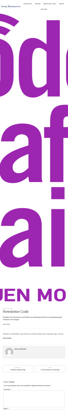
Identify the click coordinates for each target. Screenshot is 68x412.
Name (6, 408)
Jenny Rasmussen (10, 6)
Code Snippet (7, 338)
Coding (5, 308)
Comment (7, 389)
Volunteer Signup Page (17, 370)
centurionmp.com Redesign (50, 370)
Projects (9, 308)
